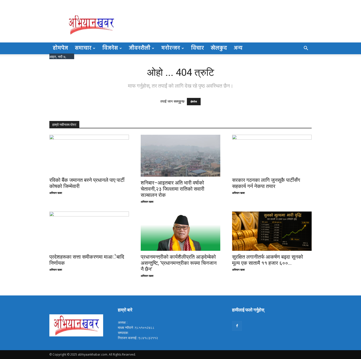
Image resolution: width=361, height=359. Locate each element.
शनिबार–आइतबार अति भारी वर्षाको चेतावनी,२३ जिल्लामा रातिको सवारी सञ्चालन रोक (172, 189)
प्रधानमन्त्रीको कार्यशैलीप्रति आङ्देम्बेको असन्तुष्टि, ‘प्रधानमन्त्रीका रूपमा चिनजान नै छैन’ (179, 263)
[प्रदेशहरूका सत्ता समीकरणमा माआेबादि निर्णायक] (89, 231)
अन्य (238, 48)
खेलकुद (219, 48)
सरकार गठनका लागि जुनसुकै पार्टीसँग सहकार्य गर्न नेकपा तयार (266, 183)
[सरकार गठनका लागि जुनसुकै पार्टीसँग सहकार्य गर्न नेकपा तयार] (272, 154)
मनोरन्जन (170, 48)
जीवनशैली (139, 48)
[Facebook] (237, 326)
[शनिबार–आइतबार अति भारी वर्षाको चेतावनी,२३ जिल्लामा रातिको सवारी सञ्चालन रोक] (180, 156)
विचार (197, 48)
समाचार (83, 48)
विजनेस (110, 48)
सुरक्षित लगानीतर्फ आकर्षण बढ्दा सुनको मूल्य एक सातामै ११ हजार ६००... (267, 260)
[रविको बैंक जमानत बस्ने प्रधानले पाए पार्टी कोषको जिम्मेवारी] (89, 154)
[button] (306, 48)
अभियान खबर (55, 193)
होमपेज (60, 48)
